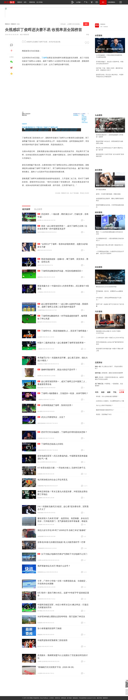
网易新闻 (102, 24)
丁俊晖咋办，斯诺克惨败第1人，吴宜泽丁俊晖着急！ (64, 331)
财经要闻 (98, 212)
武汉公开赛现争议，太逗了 (53, 417)
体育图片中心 (76, 113)
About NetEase (44, 698)
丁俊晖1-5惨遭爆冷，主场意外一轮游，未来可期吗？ (64, 393)
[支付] (92, 2)
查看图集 (75, 115)
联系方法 (57, 698)
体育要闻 (98, 36)
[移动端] (72, 2)
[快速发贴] (11, 45)
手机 (114, 392)
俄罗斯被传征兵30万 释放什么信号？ (54, 566)
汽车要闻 (98, 312)
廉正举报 (99, 698)
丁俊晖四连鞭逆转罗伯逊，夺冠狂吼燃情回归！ (62, 271)
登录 (103, 2)
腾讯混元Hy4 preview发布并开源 (106, 286)
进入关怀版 (39, 2)
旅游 (102, 392)
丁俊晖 (44, 58)
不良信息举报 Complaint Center (87, 698)
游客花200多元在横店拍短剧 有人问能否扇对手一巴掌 (61, 542)
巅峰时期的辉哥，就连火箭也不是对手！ (59, 369)
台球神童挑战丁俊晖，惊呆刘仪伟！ (57, 405)
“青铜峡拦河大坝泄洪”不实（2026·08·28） (56, 667)
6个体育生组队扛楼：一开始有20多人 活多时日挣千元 (61, 468)
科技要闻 (98, 267)
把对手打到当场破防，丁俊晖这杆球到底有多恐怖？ (64, 432)
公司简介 (51, 698)
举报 (87, 34)
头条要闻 (98, 115)
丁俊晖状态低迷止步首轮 (52, 444)
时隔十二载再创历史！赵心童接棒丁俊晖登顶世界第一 (62, 343)
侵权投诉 (105, 698)
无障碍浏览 (32, 2)
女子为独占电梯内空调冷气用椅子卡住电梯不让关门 (64, 554)
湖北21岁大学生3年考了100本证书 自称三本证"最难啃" (62, 530)
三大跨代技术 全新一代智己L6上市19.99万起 (110, 337)
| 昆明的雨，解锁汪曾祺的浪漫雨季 (109, 373)
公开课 (121, 392)
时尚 (96, 392)
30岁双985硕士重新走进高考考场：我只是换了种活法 (61, 616)
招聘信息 (63, 698)
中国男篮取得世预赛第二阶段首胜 (53, 640)
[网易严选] (86, 2)
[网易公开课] (78, 2)
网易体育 (13, 24)
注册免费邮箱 (111, 2)
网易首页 (19, 2)
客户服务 (69, 698)
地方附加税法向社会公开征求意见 (53, 480)
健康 (108, 392)
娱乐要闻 (98, 170)
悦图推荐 (24, 124)
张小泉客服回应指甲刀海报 (50, 628)
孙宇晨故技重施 (101, 189)
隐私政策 (75, 698)
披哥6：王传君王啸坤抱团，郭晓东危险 (108, 194)
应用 (25, 2)
